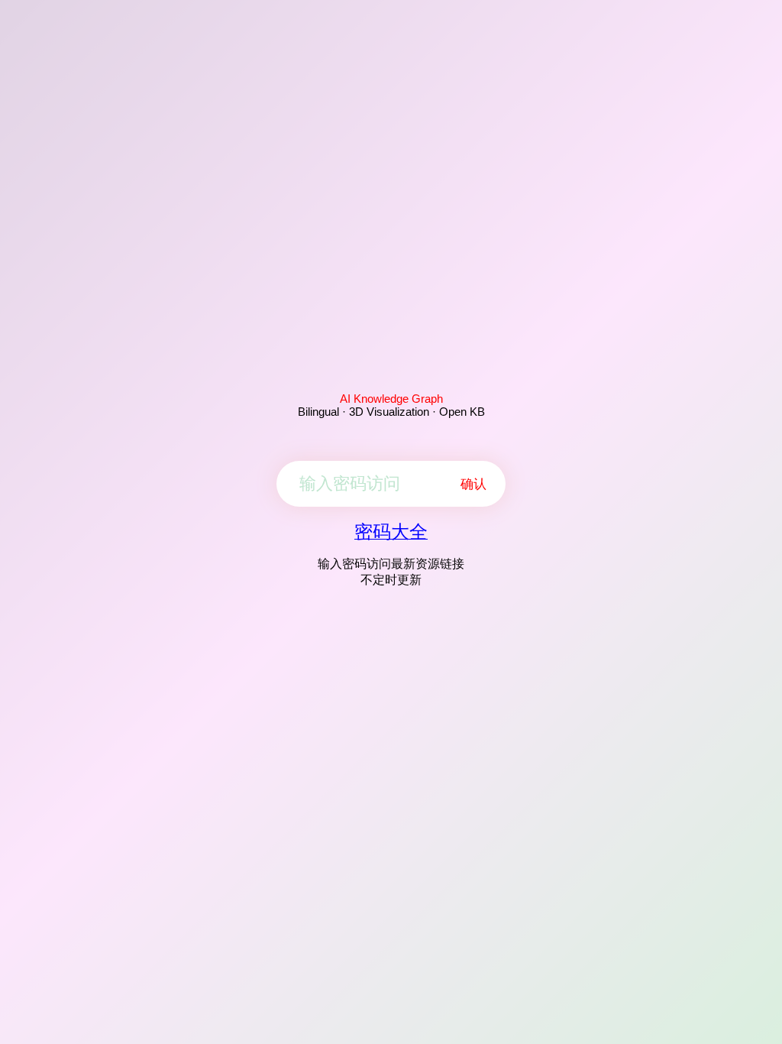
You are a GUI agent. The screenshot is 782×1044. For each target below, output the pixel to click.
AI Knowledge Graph (391, 398)
